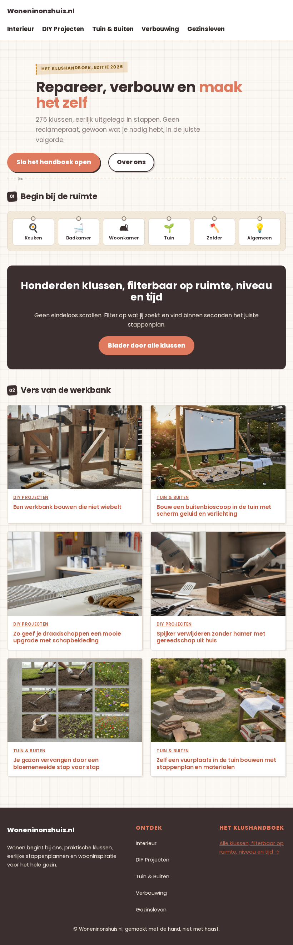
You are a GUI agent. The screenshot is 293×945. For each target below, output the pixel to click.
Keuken (33, 231)
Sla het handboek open (53, 162)
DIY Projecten (31, 497)
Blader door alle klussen (146, 345)
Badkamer (78, 231)
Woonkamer (124, 231)
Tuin (169, 231)
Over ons (131, 162)
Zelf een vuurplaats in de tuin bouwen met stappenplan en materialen (216, 763)
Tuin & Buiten (173, 497)
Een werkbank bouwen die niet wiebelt (67, 507)
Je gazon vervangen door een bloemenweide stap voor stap (56, 763)
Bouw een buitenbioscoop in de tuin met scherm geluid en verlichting (214, 510)
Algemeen (259, 231)
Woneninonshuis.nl (41, 10)
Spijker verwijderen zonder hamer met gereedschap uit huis (211, 637)
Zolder (214, 231)
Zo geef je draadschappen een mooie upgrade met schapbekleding (67, 637)
